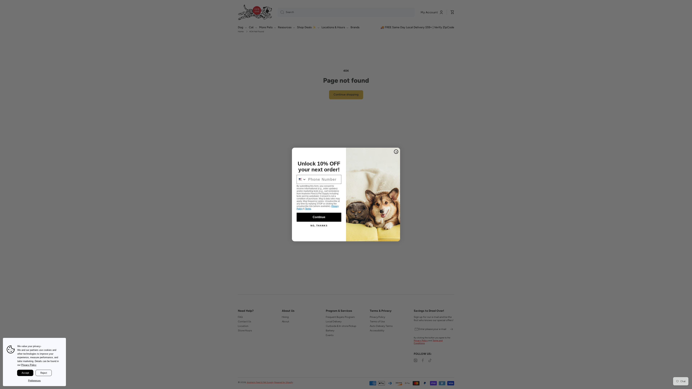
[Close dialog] (396, 151)
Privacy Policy (28, 365)
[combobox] (301, 179)
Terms (308, 208)
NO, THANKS (319, 225)
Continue (319, 217)
